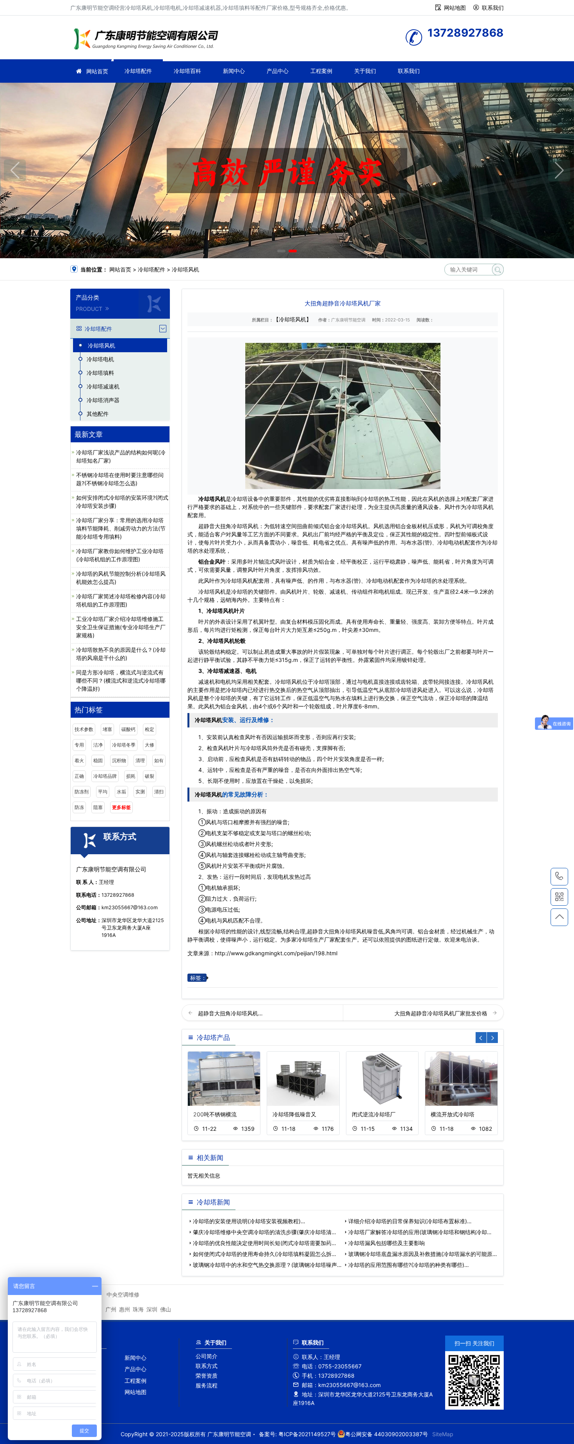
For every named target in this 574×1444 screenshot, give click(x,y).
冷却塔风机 (185, 269)
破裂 (149, 776)
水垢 (121, 792)
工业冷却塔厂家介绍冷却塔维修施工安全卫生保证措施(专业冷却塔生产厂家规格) (121, 627)
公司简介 (206, 1356)
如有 (159, 760)
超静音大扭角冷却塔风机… (230, 1013)
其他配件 (98, 413)
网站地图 (455, 7)
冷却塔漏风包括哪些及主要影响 (386, 1243)
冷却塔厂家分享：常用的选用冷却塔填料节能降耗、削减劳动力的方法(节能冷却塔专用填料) (121, 528)
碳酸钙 (128, 729)
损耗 (130, 776)
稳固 (98, 760)
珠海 (138, 1309)
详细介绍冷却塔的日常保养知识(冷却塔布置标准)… (410, 1221)
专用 (79, 745)
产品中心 (278, 70)
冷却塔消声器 (103, 400)
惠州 (124, 1309)
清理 (140, 760)
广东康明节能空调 (148, 40)
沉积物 (119, 760)
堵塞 (107, 729)
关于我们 (365, 70)
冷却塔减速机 (103, 386)
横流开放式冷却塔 (452, 1114)
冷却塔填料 (100, 372)
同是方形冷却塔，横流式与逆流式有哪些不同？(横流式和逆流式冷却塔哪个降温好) (121, 680)
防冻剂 (82, 792)
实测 (140, 792)
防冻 (79, 807)
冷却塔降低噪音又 (294, 1114)
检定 (149, 729)
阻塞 (98, 807)
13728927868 (559, 876)
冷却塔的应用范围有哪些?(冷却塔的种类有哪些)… (408, 1264)
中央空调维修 (123, 1294)
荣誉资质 (206, 1375)
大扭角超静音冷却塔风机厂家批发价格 (441, 1013)
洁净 (98, 745)
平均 (102, 792)
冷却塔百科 (187, 70)
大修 (149, 745)
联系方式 (206, 1365)
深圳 (151, 1309)
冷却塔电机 (100, 359)
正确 (79, 776)
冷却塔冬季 (123, 745)
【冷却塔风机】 (292, 319)
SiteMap (442, 1434)
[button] (281, 251)
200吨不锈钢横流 (215, 1114)
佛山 (165, 1309)
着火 (79, 760)
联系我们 (493, 7)
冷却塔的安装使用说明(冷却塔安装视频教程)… (249, 1221)
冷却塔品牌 (105, 776)
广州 (110, 1309)
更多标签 (121, 807)
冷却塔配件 (138, 70)
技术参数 (84, 729)
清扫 (159, 792)
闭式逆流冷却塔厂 (374, 1114)
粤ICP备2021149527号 (307, 1434)
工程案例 (321, 70)
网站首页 (97, 71)
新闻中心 (234, 70)
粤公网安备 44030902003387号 (386, 1434)
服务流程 (206, 1385)
